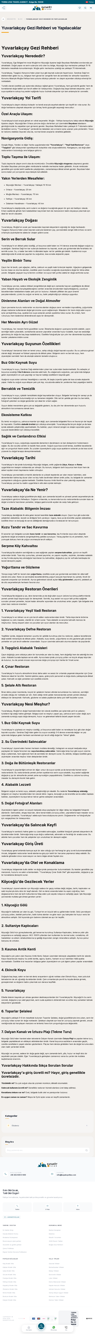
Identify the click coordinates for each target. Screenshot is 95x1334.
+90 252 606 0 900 (18, 1175)
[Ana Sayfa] (3, 19)
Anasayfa (11, 19)
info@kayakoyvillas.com (66, 1175)
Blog (20, 19)
